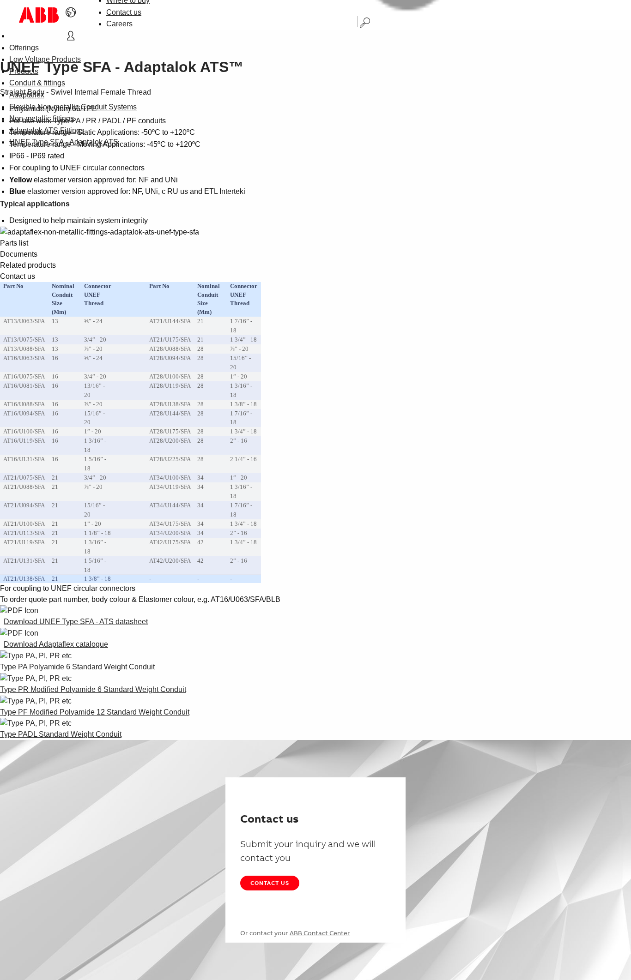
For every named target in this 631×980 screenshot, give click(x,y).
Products (23, 71)
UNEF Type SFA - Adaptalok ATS (63, 142)
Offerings (24, 48)
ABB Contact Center (320, 933)
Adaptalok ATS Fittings (46, 130)
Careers (119, 24)
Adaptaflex (26, 95)
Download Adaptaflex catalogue (56, 644)
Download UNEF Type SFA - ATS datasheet (76, 621)
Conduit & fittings (37, 83)
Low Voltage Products (45, 59)
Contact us (123, 12)
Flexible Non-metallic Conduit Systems (73, 107)
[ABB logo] (38, 15)
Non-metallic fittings (41, 118)
